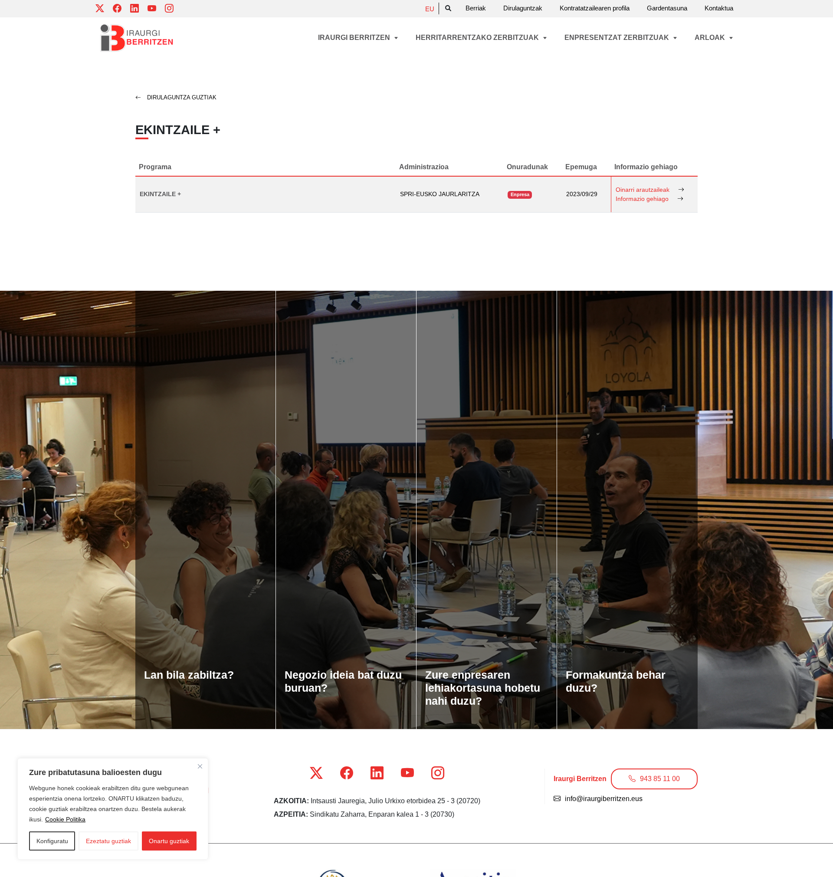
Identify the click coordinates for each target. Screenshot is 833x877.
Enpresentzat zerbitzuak (617, 37)
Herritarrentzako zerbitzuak (478, 37)
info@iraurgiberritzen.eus (604, 798)
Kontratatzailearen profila (595, 8)
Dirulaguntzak (522, 8)
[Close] (200, 766)
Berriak (476, 8)
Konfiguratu (52, 841)
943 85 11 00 (660, 778)
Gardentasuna (667, 8)
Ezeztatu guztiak (108, 841)
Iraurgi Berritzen (355, 37)
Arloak (711, 37)
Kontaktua (719, 8)
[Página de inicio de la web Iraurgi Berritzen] (136, 38)
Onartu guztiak (169, 841)
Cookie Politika (65, 819)
